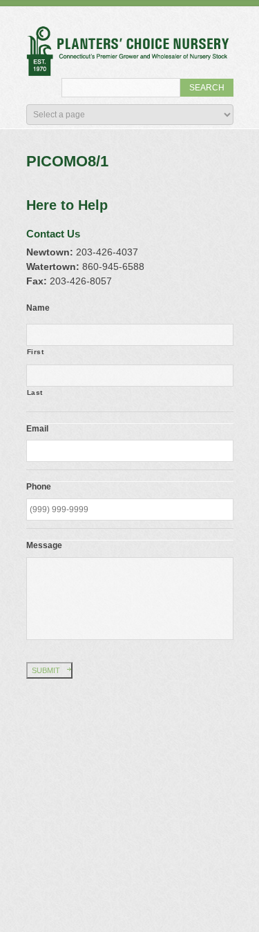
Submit (46, 670)
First (35, 352)
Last (35, 392)
